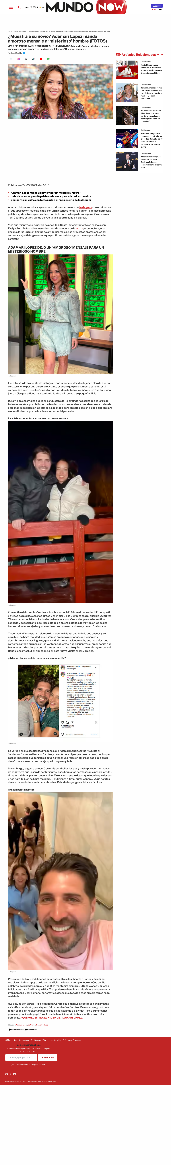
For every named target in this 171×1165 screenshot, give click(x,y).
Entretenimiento (20, 31)
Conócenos (24, 1040)
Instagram (85, 207)
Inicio (10, 31)
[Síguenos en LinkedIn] (14, 1074)
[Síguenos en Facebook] (6, 1074)
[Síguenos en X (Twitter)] (10, 1074)
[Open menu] (11, 7)
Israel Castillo (16, 53)
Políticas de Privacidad (72, 1040)
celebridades (146, 62)
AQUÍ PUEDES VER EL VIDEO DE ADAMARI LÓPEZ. (51, 1017)
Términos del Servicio (52, 1040)
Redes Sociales (42, 1025)
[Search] (19, 7)
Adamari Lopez (21, 1025)
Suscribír (157, 6)
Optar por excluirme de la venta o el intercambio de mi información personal (30, 1081)
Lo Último (31, 1025)
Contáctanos (36, 1040)
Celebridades (33, 31)
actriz (79, 228)
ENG (160, 9)
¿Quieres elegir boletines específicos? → (28, 1064)
